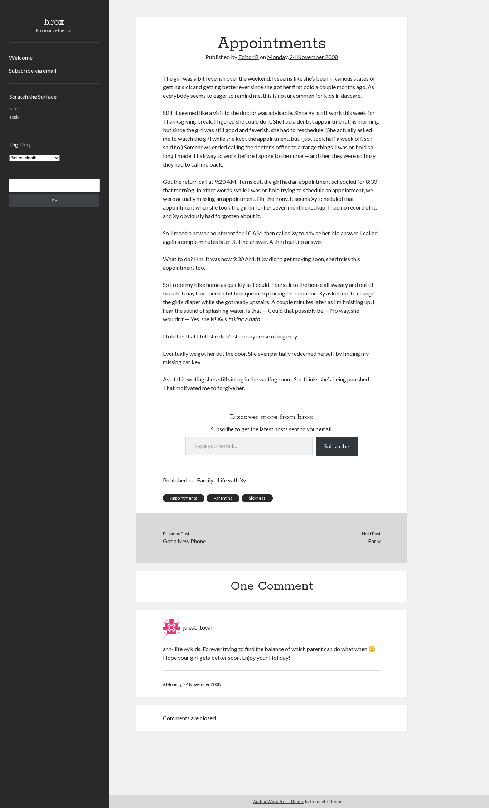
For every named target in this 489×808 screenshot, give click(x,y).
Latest (15, 108)
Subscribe (336, 446)
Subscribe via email (32, 70)
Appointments (183, 498)
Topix (14, 117)
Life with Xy (232, 480)
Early (374, 541)
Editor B (248, 56)
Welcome (21, 57)
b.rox (54, 22)
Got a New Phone (184, 541)
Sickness (257, 498)
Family (205, 480)
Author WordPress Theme (278, 801)
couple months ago (342, 86)
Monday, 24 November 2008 (302, 56)
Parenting (223, 498)
